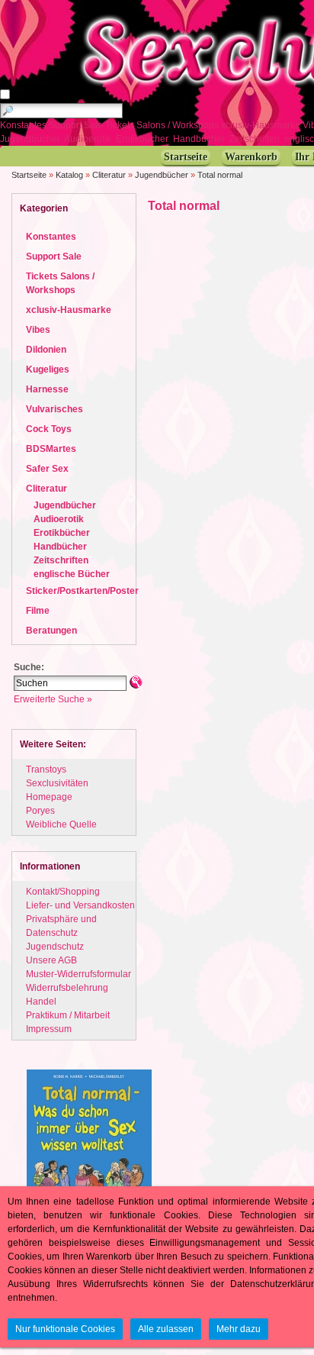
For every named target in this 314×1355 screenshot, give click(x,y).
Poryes (40, 810)
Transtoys (46, 769)
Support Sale (77, 125)
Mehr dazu (238, 1329)
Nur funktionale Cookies (65, 1329)
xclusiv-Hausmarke (262, 125)
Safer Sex (47, 468)
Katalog (69, 174)
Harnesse (47, 389)
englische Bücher (72, 574)
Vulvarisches (54, 409)
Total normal (219, 174)
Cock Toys (49, 429)
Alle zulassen (166, 1329)
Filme (38, 610)
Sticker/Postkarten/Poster (82, 591)
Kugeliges (47, 369)
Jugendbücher (31, 139)
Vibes (38, 329)
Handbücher (200, 139)
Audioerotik (89, 139)
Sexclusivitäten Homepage (57, 790)
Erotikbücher (143, 139)
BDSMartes (51, 449)
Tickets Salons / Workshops (163, 125)
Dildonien (46, 349)
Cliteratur (109, 174)
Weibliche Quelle (61, 824)
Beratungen (51, 630)
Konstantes (24, 125)
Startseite (28, 174)
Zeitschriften (255, 139)
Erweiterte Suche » (53, 699)
